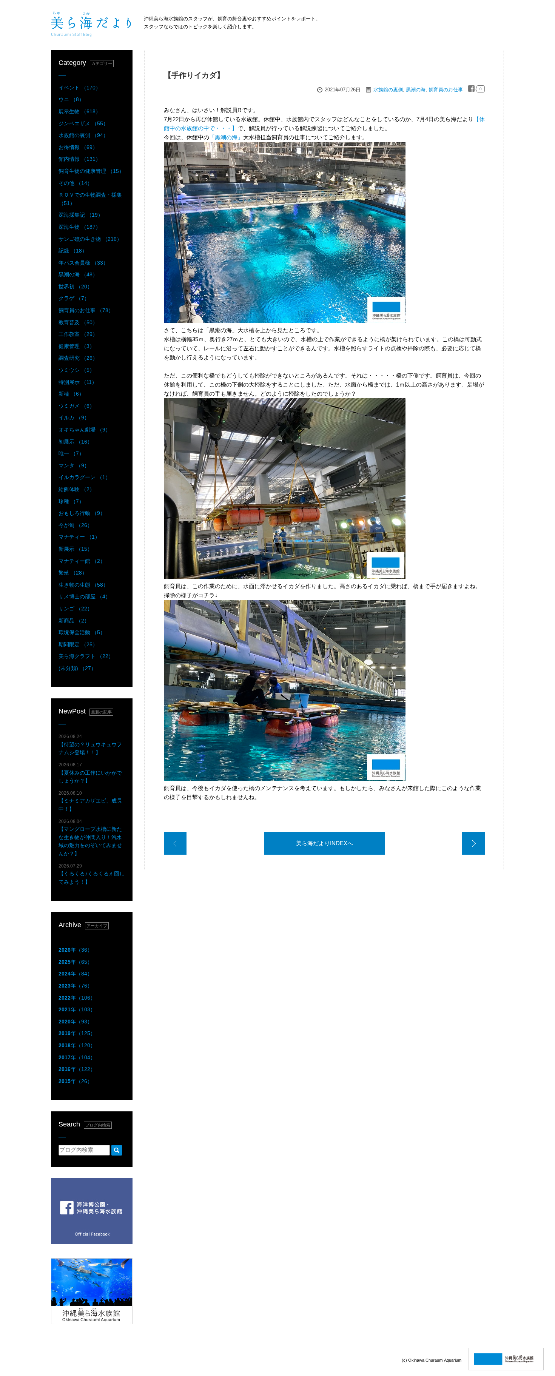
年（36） (75, 950)
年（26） (75, 1081)
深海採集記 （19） (81, 215)
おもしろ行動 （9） (82, 513)
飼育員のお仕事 (446, 89)
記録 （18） (73, 251)
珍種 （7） (71, 501)
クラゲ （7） (74, 298)
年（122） (77, 1069)
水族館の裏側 (388, 89)
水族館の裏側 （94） (83, 135)
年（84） (75, 974)
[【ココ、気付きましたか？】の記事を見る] (175, 844)
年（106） (77, 998)
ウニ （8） (71, 99)
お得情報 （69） (78, 147)
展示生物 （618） (80, 111)
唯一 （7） (71, 453)
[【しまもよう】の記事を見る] (473, 844)
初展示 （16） (75, 442)
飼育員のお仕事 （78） (86, 310)
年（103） (77, 1009)
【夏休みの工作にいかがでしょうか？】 (90, 773)
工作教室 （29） (78, 334)
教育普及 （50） (78, 322)
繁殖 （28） (73, 573)
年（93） (75, 1022)
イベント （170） (80, 88)
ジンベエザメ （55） (83, 123)
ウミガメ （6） (77, 406)
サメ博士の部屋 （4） (85, 596)
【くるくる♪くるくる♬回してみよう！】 (92, 874)
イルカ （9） (74, 417)
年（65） (75, 962)
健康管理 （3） (77, 346)
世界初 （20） (75, 287)
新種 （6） (71, 394)
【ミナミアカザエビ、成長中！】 (90, 801)
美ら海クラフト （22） (86, 656)
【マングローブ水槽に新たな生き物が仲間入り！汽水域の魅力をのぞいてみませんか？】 (90, 838)
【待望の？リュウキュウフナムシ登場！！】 (90, 744)
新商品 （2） (74, 621)
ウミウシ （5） (77, 370)
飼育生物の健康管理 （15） (91, 171)
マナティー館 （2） (82, 561)
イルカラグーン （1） (85, 477)
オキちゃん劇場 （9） (85, 430)
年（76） (75, 986)
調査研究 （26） (78, 358)
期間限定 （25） (78, 644)
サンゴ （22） (75, 609)
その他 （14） (75, 183)
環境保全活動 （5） (82, 632)
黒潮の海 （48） (78, 274)
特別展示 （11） (78, 382)
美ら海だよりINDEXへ (324, 843)
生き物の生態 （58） (83, 585)
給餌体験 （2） (77, 489)
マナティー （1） (79, 537)
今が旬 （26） (75, 525)
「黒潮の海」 (226, 137)
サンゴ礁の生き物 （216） (90, 239)
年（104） (77, 1057)
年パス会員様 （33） (83, 263)
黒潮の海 (416, 89)
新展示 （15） (75, 549)
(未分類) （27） (77, 668)
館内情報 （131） (80, 159)
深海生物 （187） (80, 227)
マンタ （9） (74, 465)
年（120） (77, 1045)
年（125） (77, 1033)
